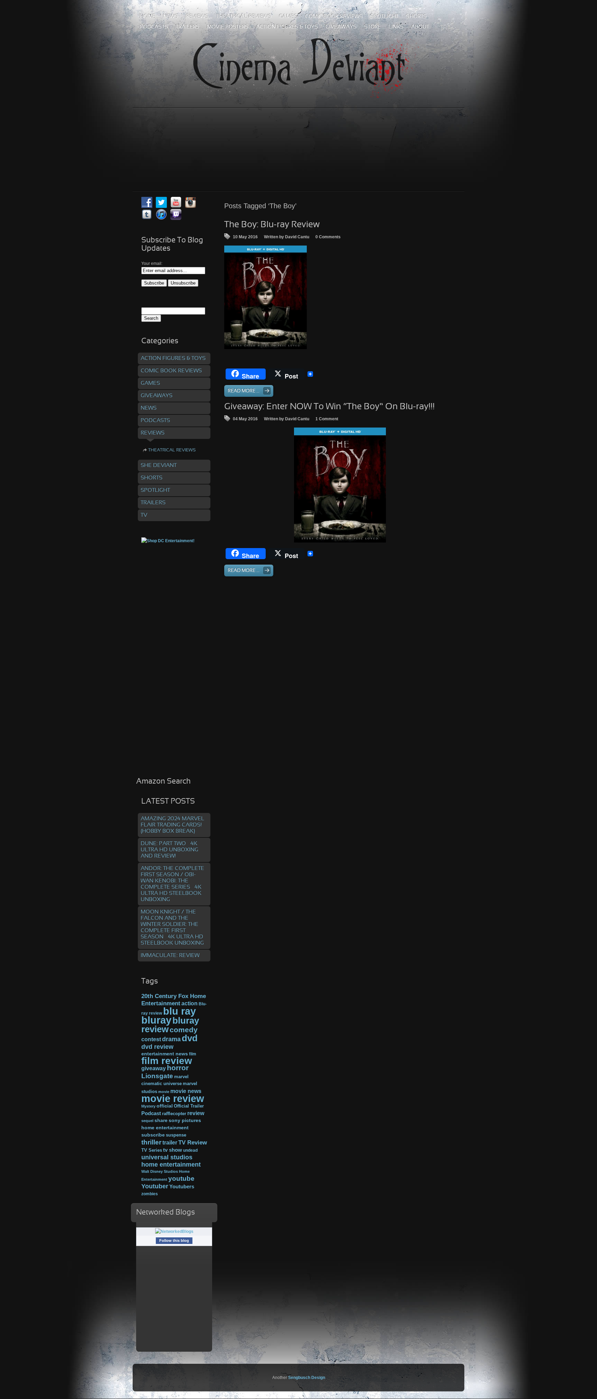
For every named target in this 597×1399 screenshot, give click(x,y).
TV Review (192, 1142)
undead (190, 1150)
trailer (169, 1143)
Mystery (148, 1106)
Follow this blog (174, 1240)
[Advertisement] (298, 134)
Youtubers (181, 1186)
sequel (147, 1121)
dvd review (157, 1046)
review (195, 1113)
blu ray (179, 1011)
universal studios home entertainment (171, 1161)
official (165, 1106)
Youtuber (154, 1186)
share (161, 1120)
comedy (184, 1030)
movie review (172, 1098)
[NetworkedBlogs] (174, 1231)
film (192, 1054)
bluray (156, 1020)
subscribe (153, 1135)
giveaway (153, 1068)
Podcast (151, 1113)
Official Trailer (189, 1106)
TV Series (151, 1150)
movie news (185, 1091)
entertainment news (164, 1053)
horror (178, 1068)
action (189, 1003)
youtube (181, 1178)
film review (166, 1060)
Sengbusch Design (306, 1377)
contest (151, 1039)
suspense (176, 1135)
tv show (172, 1150)
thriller (151, 1142)
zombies (149, 1193)
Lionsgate (157, 1076)
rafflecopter (174, 1113)
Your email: (151, 263)
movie (163, 1092)
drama (171, 1039)
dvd (190, 1038)
